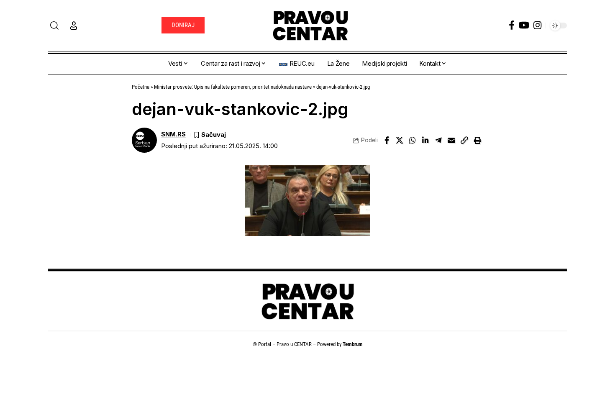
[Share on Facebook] (386, 140)
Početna (140, 87)
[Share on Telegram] (438, 140)
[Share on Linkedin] (425, 140)
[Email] (451, 140)
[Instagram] (537, 25)
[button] (54, 25)
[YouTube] (524, 25)
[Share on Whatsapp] (412, 140)
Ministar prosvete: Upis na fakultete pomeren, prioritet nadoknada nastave (233, 87)
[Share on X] (399, 140)
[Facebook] (512, 25)
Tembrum (353, 344)
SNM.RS (173, 134)
